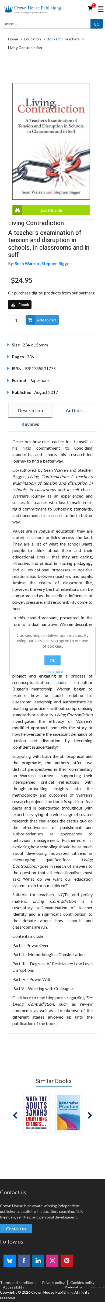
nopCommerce (93, 1287)
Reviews (30, 424)
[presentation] (15, 1115)
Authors (74, 410)
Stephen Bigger (56, 263)
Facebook (24, 1261)
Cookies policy (82, 1282)
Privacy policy (53, 1282)
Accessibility (13, 1287)
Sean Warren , (28, 263)
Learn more (52, 671)
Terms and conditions (18, 1282)
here (27, 997)
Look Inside (51, 210)
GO (97, 24)
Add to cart (46, 320)
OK (52, 660)
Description (30, 410)
